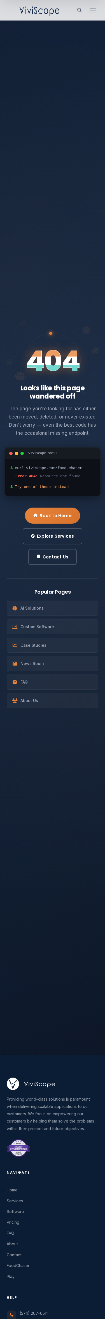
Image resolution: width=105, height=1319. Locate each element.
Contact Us (55, 557)
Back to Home (55, 516)
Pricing (13, 1222)
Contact (14, 1254)
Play (11, 1276)
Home (12, 1189)
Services (15, 1200)
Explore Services (55, 536)
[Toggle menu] (93, 10)
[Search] (79, 10)
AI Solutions (32, 608)
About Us (29, 700)
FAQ (24, 682)
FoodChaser (18, 1265)
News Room (32, 663)
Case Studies (33, 645)
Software (15, 1211)
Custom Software (37, 626)
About (12, 1243)
